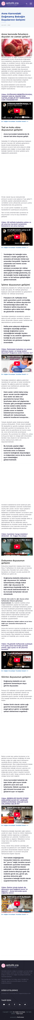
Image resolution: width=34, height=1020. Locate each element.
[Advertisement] (17, 175)
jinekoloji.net (4, 993)
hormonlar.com (14, 993)
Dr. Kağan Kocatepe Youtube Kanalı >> (14, 121)
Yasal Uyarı (19, 1013)
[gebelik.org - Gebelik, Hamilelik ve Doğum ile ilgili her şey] (10, 3)
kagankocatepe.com (25, 993)
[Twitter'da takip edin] (25, 1004)
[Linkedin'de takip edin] (20, 1004)
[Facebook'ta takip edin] (14, 1004)
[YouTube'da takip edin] (4, 1004)
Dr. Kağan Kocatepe (17, 974)
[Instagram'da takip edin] (9, 1004)
